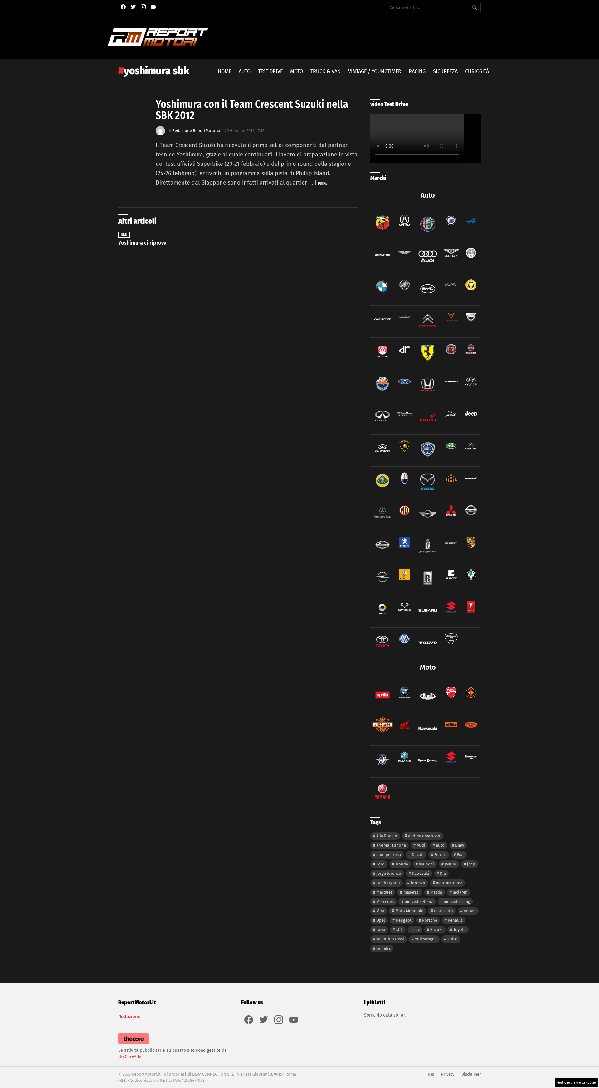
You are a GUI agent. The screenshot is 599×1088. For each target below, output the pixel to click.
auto (440, 845)
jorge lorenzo (388, 873)
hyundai (426, 864)
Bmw (459, 845)
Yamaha (383, 948)
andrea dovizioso (424, 836)
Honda (402, 864)
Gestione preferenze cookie (576, 1083)
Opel (380, 920)
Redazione (129, 1016)
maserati (411, 892)
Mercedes (385, 901)
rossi (380, 929)
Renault (455, 920)
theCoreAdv (129, 1056)
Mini (380, 910)
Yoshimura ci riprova (142, 242)
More (322, 183)
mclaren (460, 892)
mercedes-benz (419, 901)
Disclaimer (471, 1074)
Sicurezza (445, 71)
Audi (421, 845)
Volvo (452, 939)
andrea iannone (391, 845)
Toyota (459, 929)
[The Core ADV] (133, 1044)
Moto (296, 71)
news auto (443, 910)
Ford (380, 864)
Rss (431, 1074)
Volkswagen (426, 939)
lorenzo (418, 882)
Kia (443, 873)
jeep (471, 864)
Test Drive (270, 71)
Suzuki (436, 929)
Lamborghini (388, 882)
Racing (417, 71)
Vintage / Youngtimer (374, 71)
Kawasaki (420, 873)
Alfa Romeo (386, 836)
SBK (124, 235)
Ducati (418, 854)
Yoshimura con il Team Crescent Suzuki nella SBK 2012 (252, 110)
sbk (399, 929)
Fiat (460, 854)
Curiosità (477, 71)
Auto (245, 71)
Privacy (447, 1074)
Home (224, 71)
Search (474, 9)
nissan (470, 910)
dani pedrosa (388, 854)
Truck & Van (325, 71)
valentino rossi (390, 939)
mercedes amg (457, 901)
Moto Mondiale (409, 910)
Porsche (429, 920)
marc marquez (449, 882)
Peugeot (404, 920)
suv (416, 929)
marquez (384, 892)
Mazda (436, 892)
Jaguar (450, 864)
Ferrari (440, 854)
